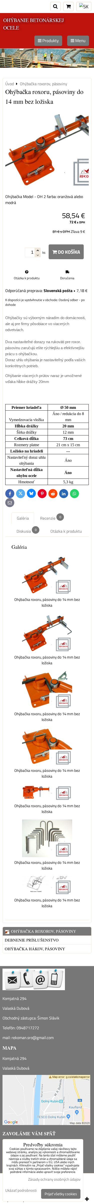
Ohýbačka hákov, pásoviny (35, 948)
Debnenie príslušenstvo (32, 940)
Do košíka (68, 251)
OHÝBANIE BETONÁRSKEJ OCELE (33, 24)
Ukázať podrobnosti (21, 1190)
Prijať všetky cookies (61, 1194)
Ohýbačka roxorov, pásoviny (43, 931)
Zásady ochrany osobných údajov (54, 1179)
